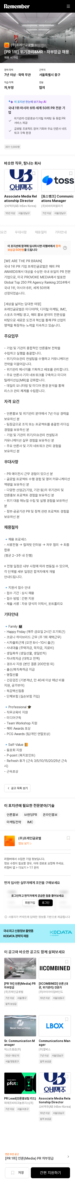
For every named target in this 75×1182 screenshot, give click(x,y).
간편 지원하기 (50, 1172)
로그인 (45, 902)
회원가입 (30, 902)
